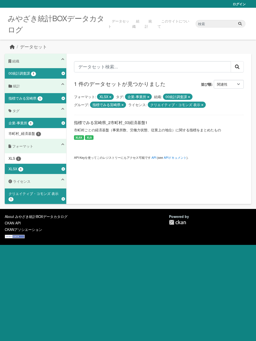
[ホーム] (12, 46)
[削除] (110, 97)
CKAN (177, 222)
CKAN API (13, 222)
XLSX (79, 137)
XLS (89, 137)
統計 (148, 23)
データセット (118, 23)
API (154, 157)
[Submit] (240, 24)
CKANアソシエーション (23, 229)
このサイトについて (173, 23)
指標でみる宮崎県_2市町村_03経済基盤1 (111, 122)
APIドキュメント (175, 157)
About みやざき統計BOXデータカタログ (36, 216)
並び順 (206, 84)
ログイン (239, 3)
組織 (136, 23)
